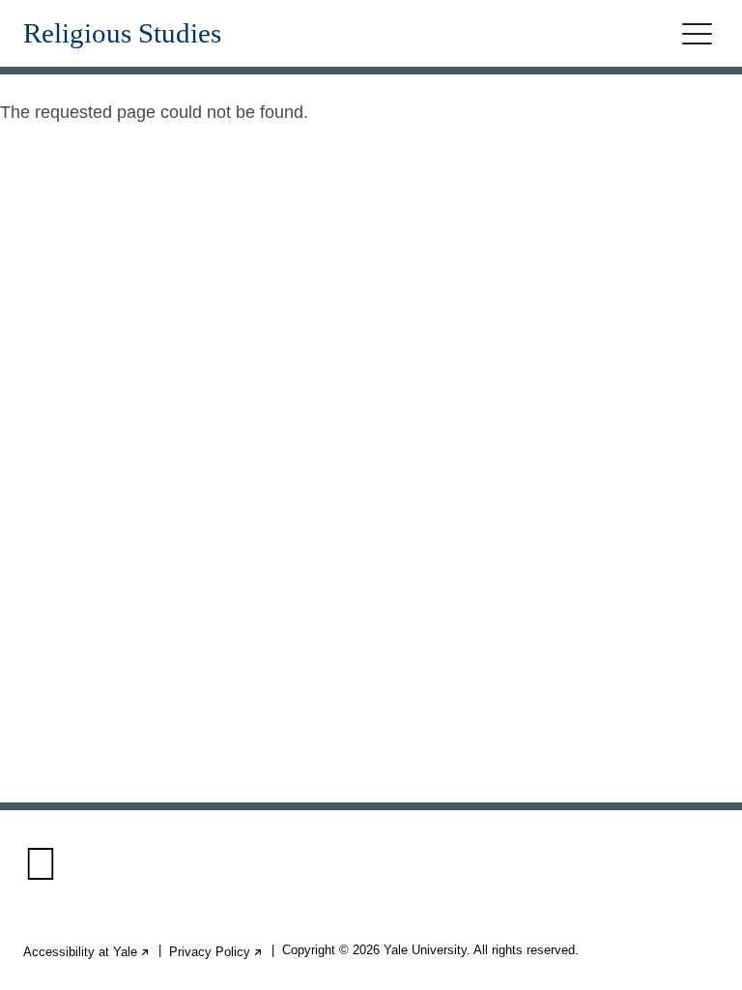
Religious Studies (122, 33)
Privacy (216, 952)
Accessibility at (87, 952)
